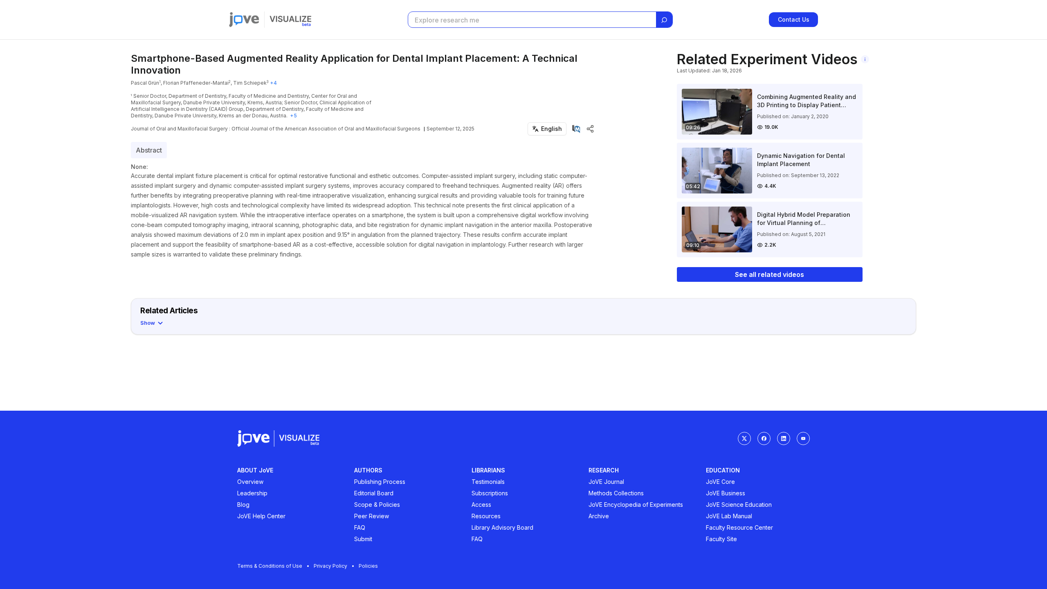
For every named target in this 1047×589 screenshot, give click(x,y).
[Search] (664, 20)
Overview (250, 481)
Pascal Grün (145, 83)
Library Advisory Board (502, 527)
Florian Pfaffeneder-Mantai (196, 83)
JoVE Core (720, 481)
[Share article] (590, 129)
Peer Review (371, 516)
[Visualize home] (290, 19)
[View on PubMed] (576, 128)
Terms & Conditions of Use (269, 566)
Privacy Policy (330, 566)
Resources (486, 516)
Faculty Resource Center (739, 527)
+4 (273, 83)
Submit (363, 538)
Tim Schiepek (250, 83)
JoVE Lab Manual (729, 516)
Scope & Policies (377, 504)
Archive (599, 516)
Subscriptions (490, 493)
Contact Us (793, 19)
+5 (293, 115)
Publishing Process (379, 481)
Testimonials (488, 481)
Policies (368, 566)
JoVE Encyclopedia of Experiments (636, 504)
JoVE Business (725, 493)
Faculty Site (721, 538)
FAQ (359, 527)
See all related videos (769, 274)
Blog (243, 504)
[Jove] (244, 19)
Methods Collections (616, 493)
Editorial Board (373, 493)
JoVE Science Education (739, 504)
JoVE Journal (606, 481)
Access (481, 504)
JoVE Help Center (261, 516)
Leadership (252, 493)
